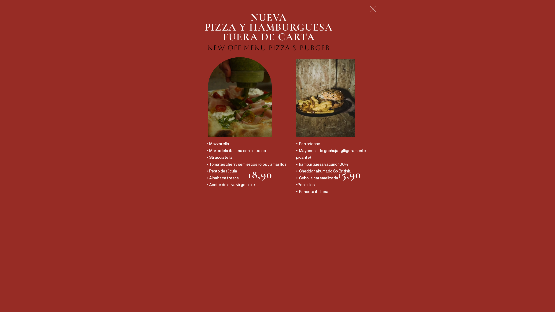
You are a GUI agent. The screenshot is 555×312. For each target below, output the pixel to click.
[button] (373, 9)
